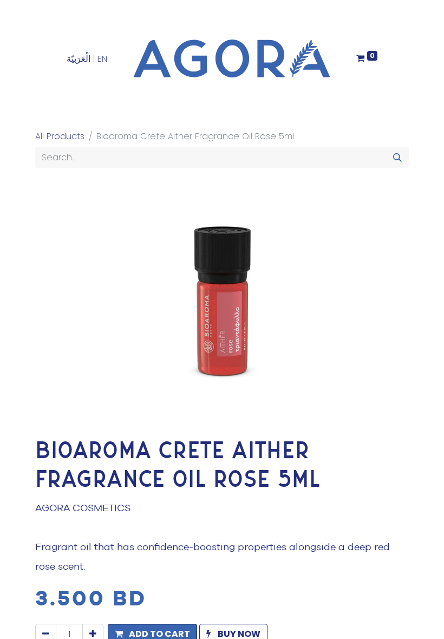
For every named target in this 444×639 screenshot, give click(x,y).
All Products (59, 136)
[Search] (397, 157)
